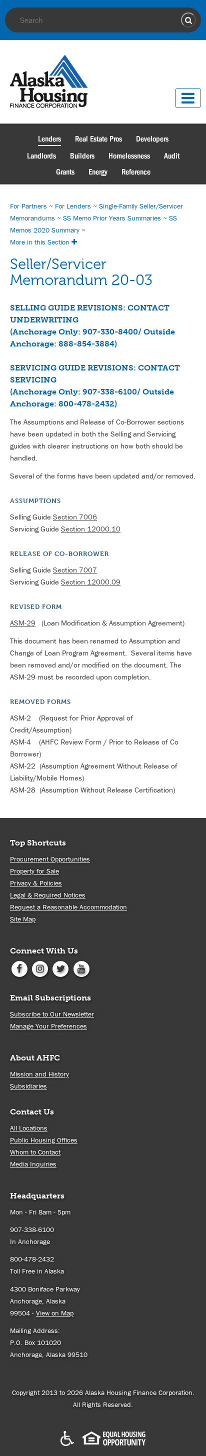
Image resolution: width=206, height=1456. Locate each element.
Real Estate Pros (98, 139)
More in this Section (41, 242)
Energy (98, 172)
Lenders (49, 139)
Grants (65, 172)
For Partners (28, 206)
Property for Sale (34, 871)
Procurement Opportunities (50, 859)
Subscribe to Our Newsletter (52, 1014)
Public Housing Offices (44, 1140)
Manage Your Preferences (48, 1026)
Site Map (23, 919)
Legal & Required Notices (48, 895)
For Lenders (73, 206)
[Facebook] (19, 968)
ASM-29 (23, 623)
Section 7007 (75, 569)
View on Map (55, 1313)
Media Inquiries (33, 1164)
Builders (82, 156)
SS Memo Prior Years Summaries (112, 218)
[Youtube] (81, 968)
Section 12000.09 (90, 581)
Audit (172, 156)
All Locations (29, 1128)
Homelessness (129, 156)
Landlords (41, 156)
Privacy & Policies (36, 883)
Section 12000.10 (90, 529)
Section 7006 (75, 517)
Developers (152, 139)
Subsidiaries (28, 1086)
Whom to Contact (35, 1152)
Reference (136, 172)
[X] (61, 968)
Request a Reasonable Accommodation (68, 907)
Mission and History (39, 1074)
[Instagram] (39, 968)
